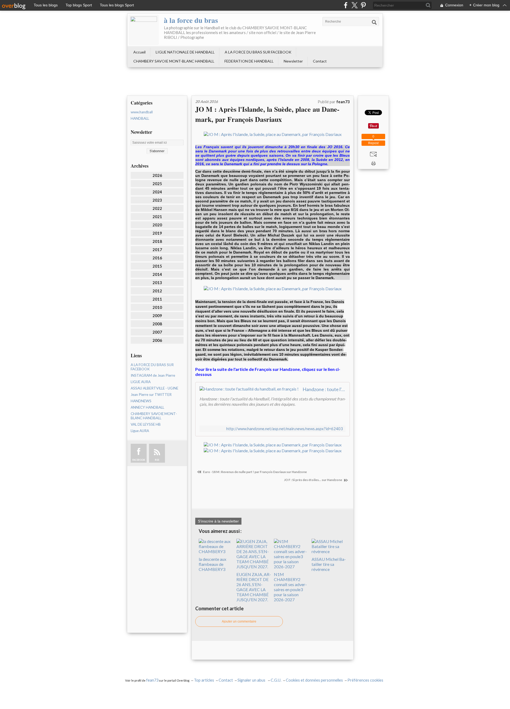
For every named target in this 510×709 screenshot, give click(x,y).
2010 (157, 307)
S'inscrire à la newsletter (218, 521)
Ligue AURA (140, 431)
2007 (157, 332)
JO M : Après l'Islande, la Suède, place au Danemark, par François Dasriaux (267, 114)
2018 (157, 241)
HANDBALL (140, 118)
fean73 (152, 680)
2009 (157, 315)
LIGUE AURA (141, 382)
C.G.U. (276, 680)
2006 (157, 340)
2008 (157, 323)
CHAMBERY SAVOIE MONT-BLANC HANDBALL (173, 61)
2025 (157, 183)
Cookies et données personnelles (314, 680)
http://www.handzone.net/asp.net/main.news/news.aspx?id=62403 (284, 429)
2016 (157, 257)
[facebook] (345, 5)
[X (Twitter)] (354, 5)
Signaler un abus (251, 680)
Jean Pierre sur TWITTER (151, 394)
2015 (157, 266)
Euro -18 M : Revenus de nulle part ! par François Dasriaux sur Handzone (254, 472)
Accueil (139, 52)
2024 (157, 191)
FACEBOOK (138, 459)
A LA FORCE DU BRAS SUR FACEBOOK (258, 52)
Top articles (204, 680)
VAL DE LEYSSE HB (146, 424)
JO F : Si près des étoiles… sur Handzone (313, 480)
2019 (157, 233)
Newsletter (293, 61)
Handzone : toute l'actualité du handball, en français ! (324, 389)
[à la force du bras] (144, 30)
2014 (157, 274)
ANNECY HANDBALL (147, 407)
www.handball (142, 112)
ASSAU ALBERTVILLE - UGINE (154, 388)
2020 (157, 224)
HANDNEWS (141, 401)
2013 (157, 282)
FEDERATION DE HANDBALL (249, 61)
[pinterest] (363, 5)
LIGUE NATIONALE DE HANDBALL (185, 52)
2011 (157, 299)
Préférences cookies (365, 680)
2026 (157, 175)
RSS (157, 459)
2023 (157, 200)
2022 (157, 208)
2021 (157, 216)
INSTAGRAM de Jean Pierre (153, 375)
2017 (157, 249)
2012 (157, 290)
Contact (320, 61)
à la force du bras (191, 20)
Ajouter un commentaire (239, 621)
